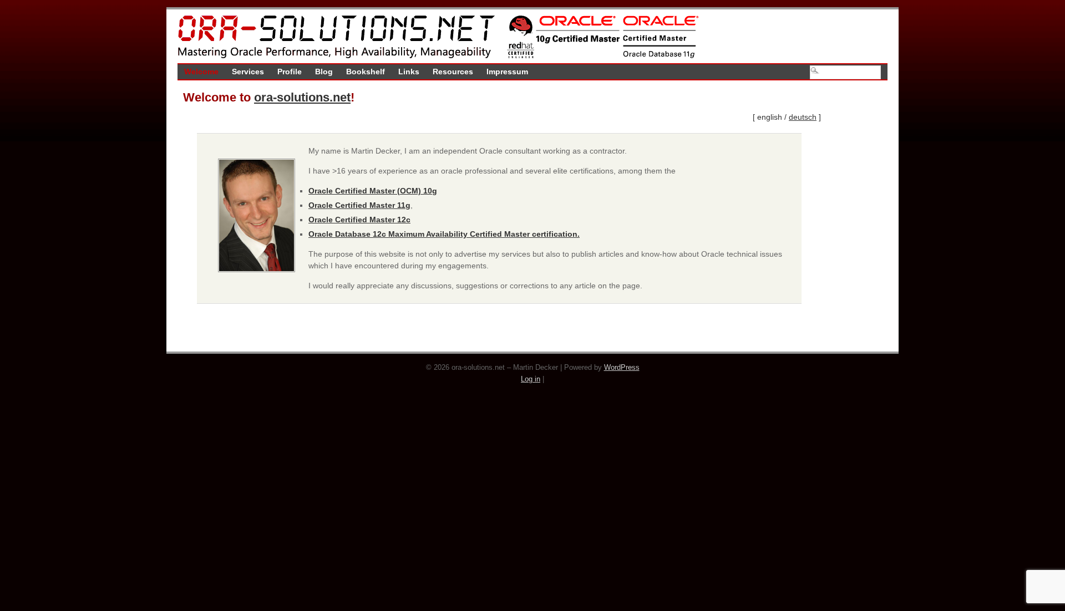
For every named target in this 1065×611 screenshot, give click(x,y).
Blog (324, 71)
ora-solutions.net (302, 97)
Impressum (507, 71)
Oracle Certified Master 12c (359, 219)
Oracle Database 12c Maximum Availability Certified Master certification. (444, 234)
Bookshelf (365, 71)
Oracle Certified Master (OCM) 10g (372, 190)
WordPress (622, 367)
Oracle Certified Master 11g (359, 205)
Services (248, 71)
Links (408, 71)
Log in (530, 379)
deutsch (802, 117)
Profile (289, 71)
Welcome (201, 71)
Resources (453, 71)
